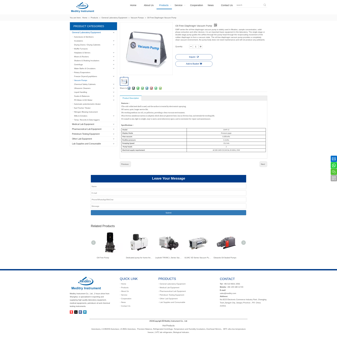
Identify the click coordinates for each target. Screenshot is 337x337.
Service (124, 295)
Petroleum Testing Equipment (86, 134)
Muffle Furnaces (81, 49)
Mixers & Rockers (81, 57)
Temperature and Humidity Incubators (189, 329)
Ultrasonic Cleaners (82, 88)
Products (124, 287)
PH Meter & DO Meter (83, 100)
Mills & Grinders (80, 116)
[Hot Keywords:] (264, 5)
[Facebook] (80, 312)
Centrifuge (78, 64)
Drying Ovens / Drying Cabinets (87, 45)
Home (123, 284)
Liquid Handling (80, 92)
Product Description (131, 98)
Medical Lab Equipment (83, 124)
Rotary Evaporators (82, 72)
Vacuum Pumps (80, 80)
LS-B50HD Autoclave (110, 329)
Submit (168, 213)
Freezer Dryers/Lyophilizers (85, 76)
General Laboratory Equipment (86, 32)
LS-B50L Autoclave (128, 329)
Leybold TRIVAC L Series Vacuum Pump (168, 258)
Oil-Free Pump (103, 258)
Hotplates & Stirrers (82, 53)
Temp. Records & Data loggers (87, 120)
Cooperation (126, 299)
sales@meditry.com (228, 293)
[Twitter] (76, 312)
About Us (125, 291)
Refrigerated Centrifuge (163, 329)
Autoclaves (95, 329)
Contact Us (125, 306)
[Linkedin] (84, 312)
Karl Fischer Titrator (82, 108)
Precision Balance (144, 329)
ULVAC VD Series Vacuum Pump (197, 258)
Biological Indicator (181, 332)
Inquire (192, 57)
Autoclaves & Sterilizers (84, 37)
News (123, 302)
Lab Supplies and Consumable (86, 144)
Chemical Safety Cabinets (85, 84)
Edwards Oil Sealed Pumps (225, 258)
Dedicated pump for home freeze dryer (139, 258)
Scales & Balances (82, 96)
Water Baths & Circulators (84, 68)
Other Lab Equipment (82, 139)
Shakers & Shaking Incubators (86, 61)
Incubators (78, 41)
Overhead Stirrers (213, 329)
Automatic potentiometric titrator (87, 104)
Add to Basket (192, 64)
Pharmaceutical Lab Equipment (86, 129)
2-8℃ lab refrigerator (163, 332)
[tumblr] (71, 312)
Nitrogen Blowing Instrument (86, 112)
